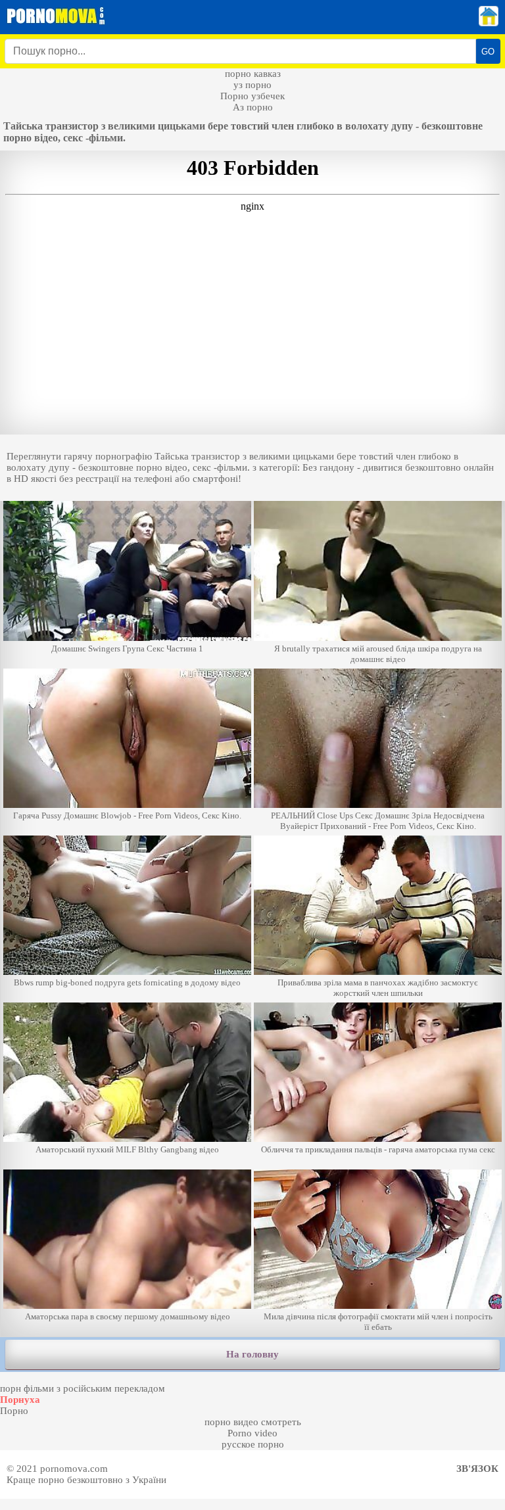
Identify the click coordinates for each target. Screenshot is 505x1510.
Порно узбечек (252, 96)
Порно (14, 1410)
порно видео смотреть (252, 1422)
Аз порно (253, 107)
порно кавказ (253, 73)
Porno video (252, 1433)
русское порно (253, 1444)
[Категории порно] (488, 23)
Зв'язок (477, 1468)
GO (487, 52)
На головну (252, 1354)
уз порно (252, 85)
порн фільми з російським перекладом (82, 1388)
